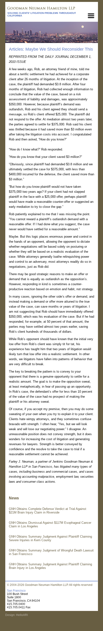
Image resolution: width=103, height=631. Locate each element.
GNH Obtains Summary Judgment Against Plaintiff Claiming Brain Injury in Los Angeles (50, 566)
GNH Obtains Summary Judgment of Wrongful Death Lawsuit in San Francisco (51, 552)
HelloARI (21, 615)
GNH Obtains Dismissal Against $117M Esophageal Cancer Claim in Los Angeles (50, 524)
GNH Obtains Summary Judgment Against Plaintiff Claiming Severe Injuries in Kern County (50, 538)
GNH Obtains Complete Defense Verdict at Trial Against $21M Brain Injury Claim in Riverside (47, 510)
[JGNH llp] (51, 8)
